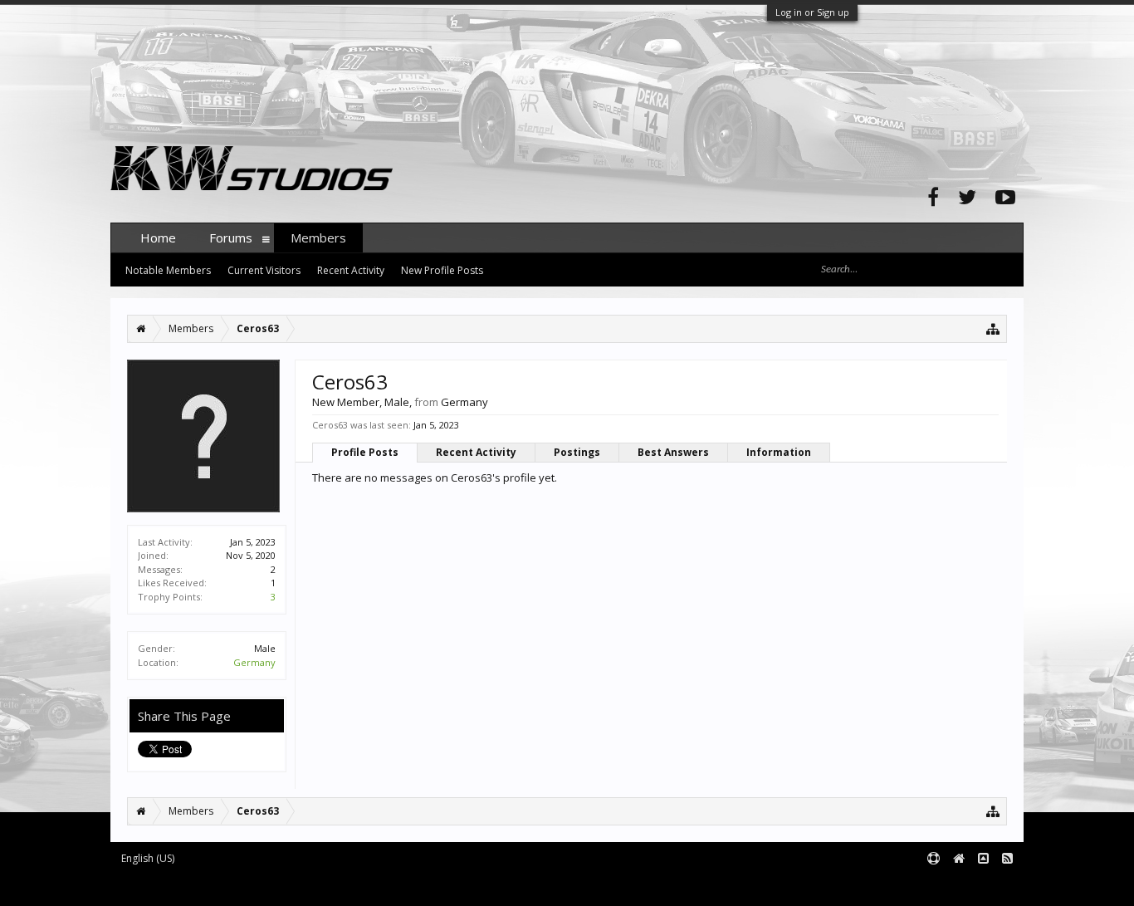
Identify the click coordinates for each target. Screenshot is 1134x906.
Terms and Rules (982, 885)
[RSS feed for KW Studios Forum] (1007, 859)
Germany (254, 662)
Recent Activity (476, 452)
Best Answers (673, 452)
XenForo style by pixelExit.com (437, 885)
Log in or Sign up (812, 12)
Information (778, 452)
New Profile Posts (442, 270)
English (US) (147, 858)
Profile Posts (364, 452)
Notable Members (168, 270)
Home (158, 237)
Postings (577, 452)
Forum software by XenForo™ (236, 885)
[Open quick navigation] (993, 328)
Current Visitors (264, 270)
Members (318, 237)
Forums (230, 237)
